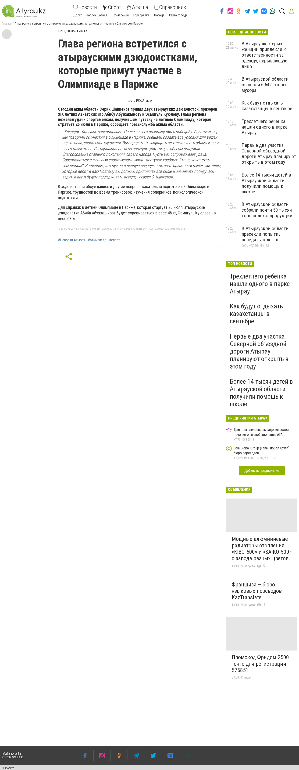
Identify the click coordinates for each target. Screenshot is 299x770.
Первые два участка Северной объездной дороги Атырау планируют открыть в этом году (269, 153)
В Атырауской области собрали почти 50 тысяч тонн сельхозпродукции (267, 210)
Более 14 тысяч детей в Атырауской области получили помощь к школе (266, 183)
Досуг (77, 15)
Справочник (172, 7)
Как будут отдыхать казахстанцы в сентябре (267, 105)
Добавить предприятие (261, 470)
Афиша (140, 7)
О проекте (8, 768)
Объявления (120, 15)
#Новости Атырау (71, 240)
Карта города (178, 15)
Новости (87, 7)
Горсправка (141, 15)
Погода (159, 15)
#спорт (114, 240)
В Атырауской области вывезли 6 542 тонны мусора (265, 84)
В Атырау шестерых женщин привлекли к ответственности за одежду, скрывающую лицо (264, 55)
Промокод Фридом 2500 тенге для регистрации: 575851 (260, 663)
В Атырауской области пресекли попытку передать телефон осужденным (265, 237)
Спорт (114, 7)
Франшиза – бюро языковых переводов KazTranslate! (257, 591)
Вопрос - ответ (96, 15)
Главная (7, 23)
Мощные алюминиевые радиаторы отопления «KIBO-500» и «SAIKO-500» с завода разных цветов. (262, 549)
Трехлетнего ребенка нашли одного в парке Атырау (265, 127)
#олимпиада (97, 240)
